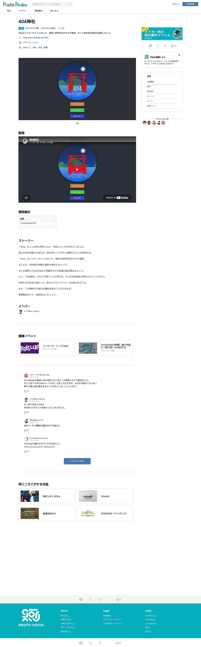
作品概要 (150, 81)
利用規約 (107, 615)
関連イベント (152, 106)
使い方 (55, 10)
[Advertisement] (77, 549)
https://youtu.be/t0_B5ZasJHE (39, 447)
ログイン (176, 4)
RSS (147, 627)
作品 (9, 10)
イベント (23, 10)
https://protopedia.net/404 (35, 38)
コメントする (77, 461)
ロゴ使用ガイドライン (112, 623)
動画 (148, 86)
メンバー (150, 101)
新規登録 (190, 4)
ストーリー (151, 96)
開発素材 (38, 10)
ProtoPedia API (28, 223)
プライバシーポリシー (112, 619)
